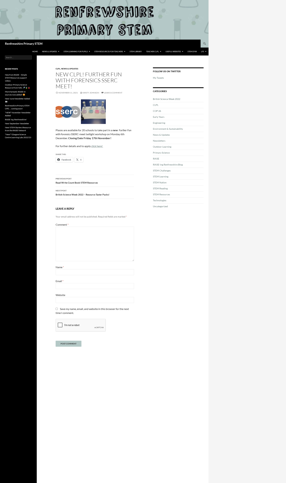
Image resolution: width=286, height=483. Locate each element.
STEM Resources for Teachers (108, 51)
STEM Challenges (162, 170)
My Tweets (158, 77)
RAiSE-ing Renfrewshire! (16, 119)
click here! (97, 146)
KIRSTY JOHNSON (90, 92)
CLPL (58, 68)
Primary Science (161, 152)
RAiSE (156, 158)
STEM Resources (161, 194)
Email (59, 281)
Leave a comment (113, 92)
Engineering (159, 122)
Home (35, 51)
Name (60, 267)
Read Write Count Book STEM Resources (77, 180)
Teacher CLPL (152, 51)
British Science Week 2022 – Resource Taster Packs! (82, 192)
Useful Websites (173, 51)
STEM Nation (160, 182)
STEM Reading (160, 188)
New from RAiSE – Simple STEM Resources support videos (16, 78)
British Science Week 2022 (166, 99)
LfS (202, 51)
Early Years (158, 116)
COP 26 (157, 110)
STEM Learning (160, 176)
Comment (62, 224)
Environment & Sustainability (168, 128)
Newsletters (159, 140)
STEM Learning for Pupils (76, 51)
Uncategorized (160, 206)
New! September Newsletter (17, 123)
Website (60, 294)
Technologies (159, 200)
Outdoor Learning (162, 146)
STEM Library (136, 51)
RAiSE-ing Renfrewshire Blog (168, 164)
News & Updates (49, 51)
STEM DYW (192, 51)
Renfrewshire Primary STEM (24, 43)
